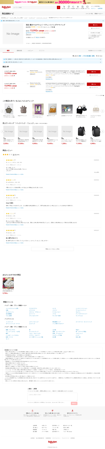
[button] (69, 7)
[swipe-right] (102, 111)
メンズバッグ (32, 17)
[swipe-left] (2, 111)
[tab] (8, 51)
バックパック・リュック (41, 17)
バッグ (25, 17)
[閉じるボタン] (103, 20)
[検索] (58, 7)
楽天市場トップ (4, 17)
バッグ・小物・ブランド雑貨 (16, 17)
